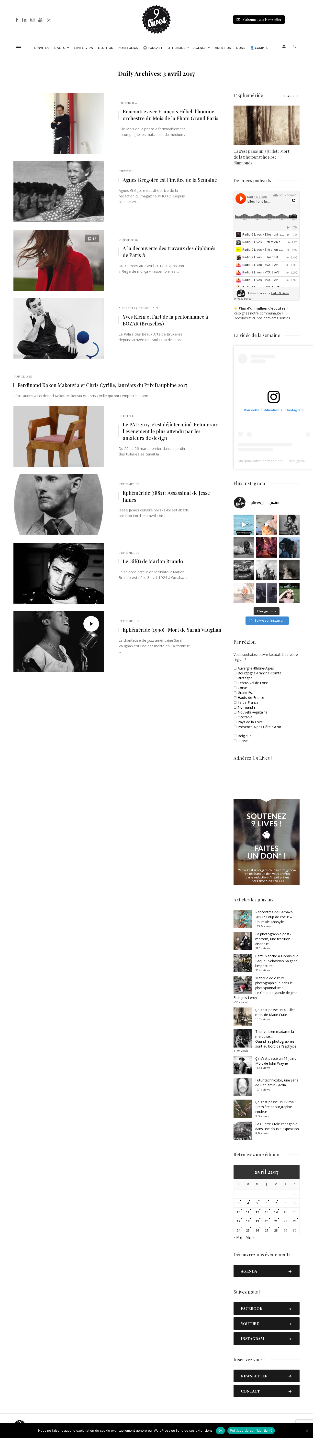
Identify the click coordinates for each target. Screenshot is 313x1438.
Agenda (200, 47)
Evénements (128, 239)
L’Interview (83, 47)
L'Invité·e (126, 171)
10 (238, 1212)
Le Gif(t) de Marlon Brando (153, 561)
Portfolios (128, 47)
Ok (220, 1430)
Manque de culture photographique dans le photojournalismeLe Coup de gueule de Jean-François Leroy (266, 988)
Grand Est (245, 692)
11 (247, 1212)
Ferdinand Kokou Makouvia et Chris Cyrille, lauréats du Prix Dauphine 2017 (102, 385)
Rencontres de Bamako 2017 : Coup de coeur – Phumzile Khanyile (274, 917)
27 (266, 1230)
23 (294, 1221)
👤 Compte (259, 47)
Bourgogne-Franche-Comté (259, 673)
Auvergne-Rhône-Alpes (256, 668)
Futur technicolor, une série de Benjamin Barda (277, 1082)
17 (238, 1221)
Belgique (244, 736)
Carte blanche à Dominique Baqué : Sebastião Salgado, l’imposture (277, 961)
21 (276, 1221)
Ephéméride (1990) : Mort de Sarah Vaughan (172, 629)
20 (266, 1221)
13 (266, 1212)
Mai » (250, 1237)
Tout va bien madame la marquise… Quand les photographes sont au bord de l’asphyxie (275, 1039)
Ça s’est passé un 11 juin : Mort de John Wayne (275, 1061)
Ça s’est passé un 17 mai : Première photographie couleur (275, 1107)
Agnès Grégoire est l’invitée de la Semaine (170, 179)
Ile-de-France (248, 702)
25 (247, 1230)
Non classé (22, 376)
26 (257, 1230)
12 (257, 1212)
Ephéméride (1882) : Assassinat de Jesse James (166, 496)
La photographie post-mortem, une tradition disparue (273, 939)
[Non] (306, 1430)
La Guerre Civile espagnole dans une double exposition (277, 1126)
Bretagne (245, 678)
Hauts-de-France (251, 697)
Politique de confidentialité (251, 1430)
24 (238, 1230)
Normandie (247, 707)
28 (276, 1230)
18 (247, 1221)
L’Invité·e (41, 47)
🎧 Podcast (153, 47)
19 (257, 1221)
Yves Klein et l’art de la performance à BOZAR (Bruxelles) (165, 320)
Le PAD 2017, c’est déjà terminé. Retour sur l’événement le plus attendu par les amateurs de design (170, 431)
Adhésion (223, 47)
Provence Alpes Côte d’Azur (259, 726)
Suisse (243, 740)
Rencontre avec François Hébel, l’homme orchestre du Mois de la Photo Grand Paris (170, 114)
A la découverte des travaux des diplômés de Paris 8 (169, 251)
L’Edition (105, 47)
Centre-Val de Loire (253, 683)
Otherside (176, 47)
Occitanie (245, 717)
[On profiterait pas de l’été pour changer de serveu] (244, 525)
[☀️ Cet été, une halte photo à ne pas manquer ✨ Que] (289, 525)
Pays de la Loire (250, 722)
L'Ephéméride (129, 484)
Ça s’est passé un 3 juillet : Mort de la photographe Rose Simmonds (261, 157)
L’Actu (60, 47)
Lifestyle (126, 416)
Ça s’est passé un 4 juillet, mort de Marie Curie (275, 1012)
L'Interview (128, 103)
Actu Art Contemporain (138, 308)
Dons (240, 47)
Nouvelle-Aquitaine (253, 712)
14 (276, 1212)
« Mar (238, 1237)
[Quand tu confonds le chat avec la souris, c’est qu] (266, 525)
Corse (242, 687)
